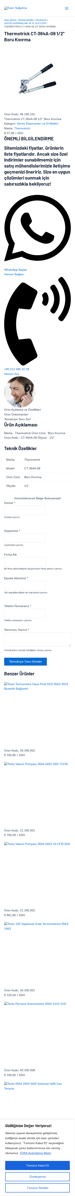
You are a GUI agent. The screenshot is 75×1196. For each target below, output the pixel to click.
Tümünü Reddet (37, 1188)
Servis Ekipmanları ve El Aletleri (37, 123)
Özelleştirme (37, 1176)
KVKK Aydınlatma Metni (35, 1153)
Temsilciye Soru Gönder (25, 661)
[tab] (37, 410)
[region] (37, 1157)
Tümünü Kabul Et (37, 1165)
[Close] (70, 1122)
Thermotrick (22, 128)
